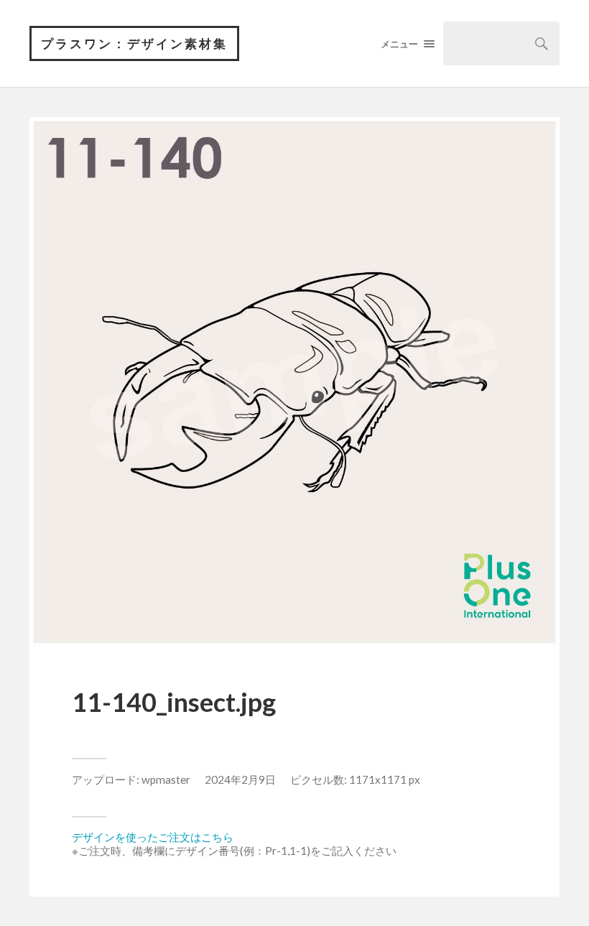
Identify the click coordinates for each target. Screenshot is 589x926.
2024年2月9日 (240, 779)
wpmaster (166, 779)
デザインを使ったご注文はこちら (152, 836)
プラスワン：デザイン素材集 (134, 43)
